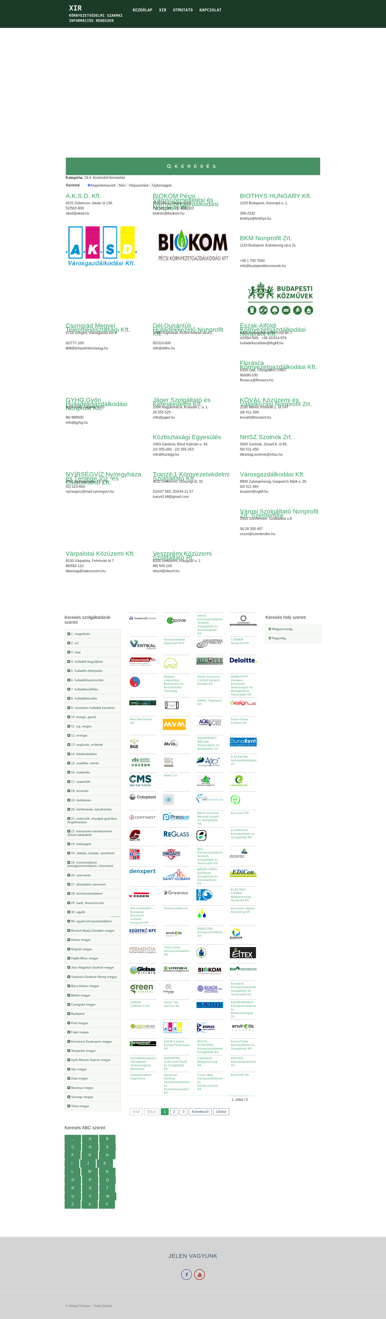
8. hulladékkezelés (83, 698)
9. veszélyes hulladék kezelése (92, 708)
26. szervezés (80, 875)
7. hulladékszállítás (84, 689)
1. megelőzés (80, 634)
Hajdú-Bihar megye (84, 958)
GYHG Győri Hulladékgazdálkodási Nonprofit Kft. (96, 404)
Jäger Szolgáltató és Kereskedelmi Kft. (181, 402)
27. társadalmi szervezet (88, 884)
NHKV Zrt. (171, 775)
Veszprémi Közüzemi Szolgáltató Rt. (182, 555)
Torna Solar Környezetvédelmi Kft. (176, 951)
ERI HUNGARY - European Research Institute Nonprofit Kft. (142, 915)
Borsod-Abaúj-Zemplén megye (92, 930)
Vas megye (78, 1069)
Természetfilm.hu (176, 908)
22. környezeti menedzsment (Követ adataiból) (89, 832)
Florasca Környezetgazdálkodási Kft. (278, 364)
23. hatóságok (80, 844)
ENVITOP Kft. (240, 1075)
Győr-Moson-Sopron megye (90, 1060)
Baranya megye (81, 1087)
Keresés (197, 166)
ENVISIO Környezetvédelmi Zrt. (243, 1062)
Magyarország (281, 629)
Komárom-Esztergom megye (91, 1041)
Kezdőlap (142, 10)
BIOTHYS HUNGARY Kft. (276, 195)
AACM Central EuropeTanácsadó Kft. (177, 1045)
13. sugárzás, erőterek (86, 744)
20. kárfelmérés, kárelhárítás (91, 809)
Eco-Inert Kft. (240, 813)
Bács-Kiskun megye (84, 986)
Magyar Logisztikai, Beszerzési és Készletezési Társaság (174, 684)
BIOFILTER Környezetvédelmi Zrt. (210, 932)
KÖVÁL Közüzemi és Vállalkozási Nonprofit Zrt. (276, 402)
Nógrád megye (81, 949)
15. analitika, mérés (84, 763)
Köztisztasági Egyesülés (187, 437)
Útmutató (183, 10)
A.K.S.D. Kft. (83, 195)
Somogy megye (81, 1097)
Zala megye (79, 1078)
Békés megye (80, 995)
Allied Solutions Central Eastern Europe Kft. (208, 680)
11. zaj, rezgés (81, 726)
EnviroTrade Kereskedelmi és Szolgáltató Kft (243, 1045)
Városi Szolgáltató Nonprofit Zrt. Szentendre (279, 513)
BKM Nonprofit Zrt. (266, 238)
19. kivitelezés (80, 800)
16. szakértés (80, 772)
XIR (162, 10)
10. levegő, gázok (83, 717)
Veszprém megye (83, 1050)
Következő (200, 1112)
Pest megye (79, 1023)
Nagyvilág (278, 638)
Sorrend (73, 185)
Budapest (77, 1013)
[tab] (92, 633)
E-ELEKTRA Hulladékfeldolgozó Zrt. (245, 760)
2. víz (74, 643)
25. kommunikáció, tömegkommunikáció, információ (90, 864)
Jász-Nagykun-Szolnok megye (92, 967)
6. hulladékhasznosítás (86, 680)
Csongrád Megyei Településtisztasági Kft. (98, 327)
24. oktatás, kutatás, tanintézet (92, 853)
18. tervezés (79, 791)
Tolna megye (79, 1106)
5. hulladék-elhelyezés (86, 670)
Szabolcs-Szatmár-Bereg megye (93, 977)
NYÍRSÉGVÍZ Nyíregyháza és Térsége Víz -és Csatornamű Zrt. (103, 478)
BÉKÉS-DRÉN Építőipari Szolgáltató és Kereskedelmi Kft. (207, 876)
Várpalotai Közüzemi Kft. (100, 553)
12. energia (78, 735)
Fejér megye (79, 1032)
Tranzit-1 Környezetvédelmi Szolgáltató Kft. (191, 476)
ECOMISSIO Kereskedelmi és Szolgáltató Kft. (243, 834)
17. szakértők (80, 781)
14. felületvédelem (83, 754)
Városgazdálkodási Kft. (272, 474)
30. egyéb (77, 912)
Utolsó (221, 1112)
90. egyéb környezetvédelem (91, 921)
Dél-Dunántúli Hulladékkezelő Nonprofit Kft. (188, 329)
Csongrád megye (82, 1004)
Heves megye (80, 939)
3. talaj (75, 652)
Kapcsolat (210, 10)
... (72, 1139)
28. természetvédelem (86, 893)
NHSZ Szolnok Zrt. (266, 437)
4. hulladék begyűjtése (86, 661)
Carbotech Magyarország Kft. (207, 1062)
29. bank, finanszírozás (87, 903)
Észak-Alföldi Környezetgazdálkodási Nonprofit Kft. (273, 329)
